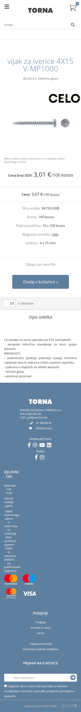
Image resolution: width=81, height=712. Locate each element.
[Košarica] (73, 7)
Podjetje (41, 622)
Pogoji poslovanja (41, 644)
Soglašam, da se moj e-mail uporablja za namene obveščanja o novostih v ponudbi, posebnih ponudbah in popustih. (39, 691)
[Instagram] (36, 446)
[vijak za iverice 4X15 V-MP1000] (40, 123)
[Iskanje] (73, 25)
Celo (55, 234)
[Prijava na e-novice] (73, 678)
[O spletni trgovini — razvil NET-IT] (69, 705)
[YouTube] (43, 446)
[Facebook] (30, 446)
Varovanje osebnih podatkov (40, 649)
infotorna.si (44, 428)
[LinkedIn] (50, 446)
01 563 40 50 (43, 423)
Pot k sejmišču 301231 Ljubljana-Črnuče (33, 415)
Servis (40, 633)
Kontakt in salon (41, 627)
